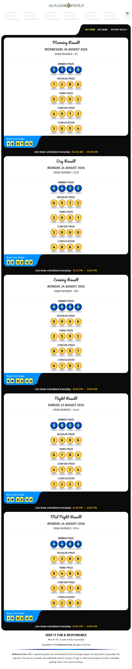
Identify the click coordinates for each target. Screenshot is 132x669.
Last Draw (90, 30)
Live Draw (102, 30)
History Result (119, 30)
